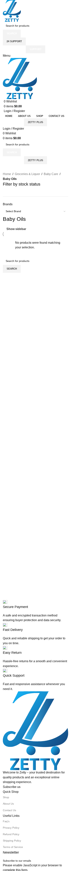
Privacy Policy (11, 827)
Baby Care (51, 174)
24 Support (14, 41)
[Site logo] (12, 10)
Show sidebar (16, 229)
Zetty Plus (35, 122)
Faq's (6, 821)
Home (7, 174)
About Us (8, 803)
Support (35, 49)
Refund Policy (11, 834)
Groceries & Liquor (27, 174)
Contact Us (9, 810)
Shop (6, 797)
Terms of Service (13, 846)
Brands (7, 204)
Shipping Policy (12, 840)
